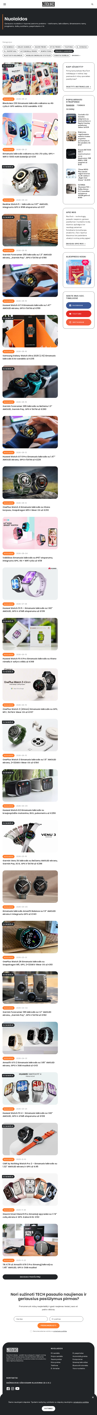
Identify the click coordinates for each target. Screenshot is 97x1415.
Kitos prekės (55, 1362)
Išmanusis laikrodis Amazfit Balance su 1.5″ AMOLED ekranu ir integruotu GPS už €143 (30, 893)
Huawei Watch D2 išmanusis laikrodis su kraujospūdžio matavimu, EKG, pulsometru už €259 (30, 792)
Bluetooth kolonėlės (80, 1365)
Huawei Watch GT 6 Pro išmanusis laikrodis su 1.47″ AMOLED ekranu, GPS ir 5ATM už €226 (30, 438)
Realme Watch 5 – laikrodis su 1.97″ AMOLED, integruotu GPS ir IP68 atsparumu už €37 (30, 186)
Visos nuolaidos (79, 1368)
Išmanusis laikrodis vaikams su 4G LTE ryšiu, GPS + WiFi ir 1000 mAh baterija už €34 (30, 135)
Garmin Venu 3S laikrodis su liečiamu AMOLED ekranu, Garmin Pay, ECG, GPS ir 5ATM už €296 (30, 842)
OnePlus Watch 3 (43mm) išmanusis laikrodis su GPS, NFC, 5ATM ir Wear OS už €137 (30, 691)
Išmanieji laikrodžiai (80, 1362)
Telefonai (54, 1365)
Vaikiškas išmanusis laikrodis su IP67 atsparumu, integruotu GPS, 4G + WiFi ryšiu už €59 (30, 539)
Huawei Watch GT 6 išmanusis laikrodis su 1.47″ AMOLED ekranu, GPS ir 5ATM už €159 (30, 287)
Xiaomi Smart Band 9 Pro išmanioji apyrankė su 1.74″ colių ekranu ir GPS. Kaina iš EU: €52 (30, 1196)
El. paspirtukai (78, 1353)
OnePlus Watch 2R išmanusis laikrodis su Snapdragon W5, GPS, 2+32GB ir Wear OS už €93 (30, 943)
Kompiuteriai (77, 1359)
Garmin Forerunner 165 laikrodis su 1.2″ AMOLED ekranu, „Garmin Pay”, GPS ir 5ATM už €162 (30, 994)
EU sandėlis (55, 1353)
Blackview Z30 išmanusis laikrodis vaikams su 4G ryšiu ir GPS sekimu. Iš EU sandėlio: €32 (30, 85)
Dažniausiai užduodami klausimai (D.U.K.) (28, 1383)
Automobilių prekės (80, 1356)
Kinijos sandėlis (57, 1356)
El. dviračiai (55, 1368)
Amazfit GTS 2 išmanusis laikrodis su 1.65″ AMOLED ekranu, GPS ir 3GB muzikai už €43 (30, 1044)
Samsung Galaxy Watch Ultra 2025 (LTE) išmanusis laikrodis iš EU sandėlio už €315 (30, 337)
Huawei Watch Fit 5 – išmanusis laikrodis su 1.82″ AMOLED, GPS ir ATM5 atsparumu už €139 (30, 590)
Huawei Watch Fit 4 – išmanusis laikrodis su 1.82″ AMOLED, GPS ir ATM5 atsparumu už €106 (30, 1095)
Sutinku (48, 1408)
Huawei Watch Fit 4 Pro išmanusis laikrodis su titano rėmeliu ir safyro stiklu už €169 (30, 640)
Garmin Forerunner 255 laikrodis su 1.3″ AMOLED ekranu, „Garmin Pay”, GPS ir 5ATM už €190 (30, 236)
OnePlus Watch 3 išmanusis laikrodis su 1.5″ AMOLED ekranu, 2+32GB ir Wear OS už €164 (30, 741)
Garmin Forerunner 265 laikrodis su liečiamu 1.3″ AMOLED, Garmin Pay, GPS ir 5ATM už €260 (30, 388)
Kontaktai (12, 1378)
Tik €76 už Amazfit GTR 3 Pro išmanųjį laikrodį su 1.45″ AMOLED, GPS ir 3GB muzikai (30, 1246)
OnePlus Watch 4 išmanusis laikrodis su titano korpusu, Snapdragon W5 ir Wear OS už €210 (30, 489)
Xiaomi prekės (56, 1359)
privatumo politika (60, 1331)
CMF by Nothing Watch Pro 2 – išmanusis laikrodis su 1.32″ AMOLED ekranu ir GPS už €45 (30, 1145)
